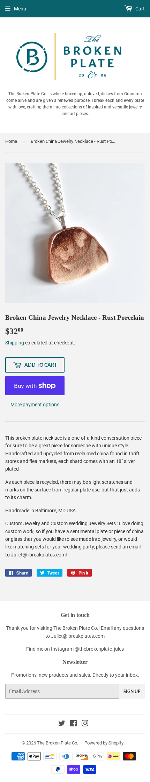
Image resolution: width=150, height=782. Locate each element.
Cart (139, 8)
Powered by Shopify (103, 743)
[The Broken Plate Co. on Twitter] (61, 724)
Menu (20, 8)
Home (11, 141)
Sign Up (131, 691)
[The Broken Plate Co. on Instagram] (85, 724)
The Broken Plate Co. (57, 743)
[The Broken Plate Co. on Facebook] (73, 724)
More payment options (34, 404)
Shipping (14, 342)
